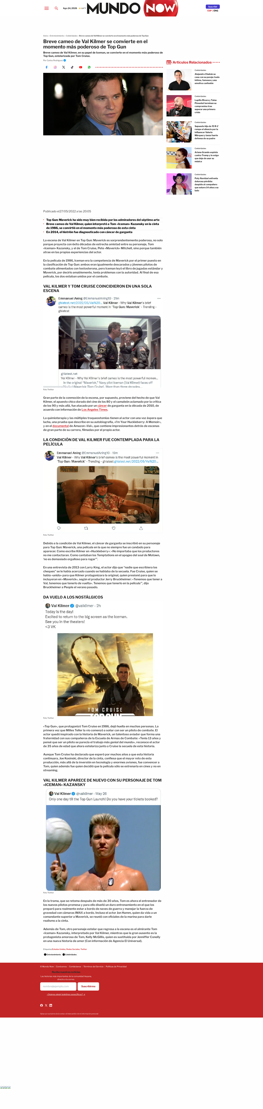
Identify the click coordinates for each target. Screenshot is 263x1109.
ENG (216, 10)
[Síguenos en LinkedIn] (50, 1005)
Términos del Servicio (93, 966)
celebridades (200, 70)
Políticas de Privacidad (116, 966)
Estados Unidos (58, 949)
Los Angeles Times (94, 409)
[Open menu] (46, 8)
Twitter (84, 949)
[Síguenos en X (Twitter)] (46, 1005)
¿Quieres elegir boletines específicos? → (66, 994)
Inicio (45, 36)
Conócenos (61, 966)
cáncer (102, 405)
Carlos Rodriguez (55, 60)
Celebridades (71, 36)
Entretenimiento (57, 36)
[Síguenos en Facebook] (41, 1005)
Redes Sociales (73, 949)
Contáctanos (75, 966)
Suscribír (212, 6)
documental (61, 426)
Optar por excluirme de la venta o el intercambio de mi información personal (69, 1014)
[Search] (56, 8)
